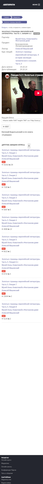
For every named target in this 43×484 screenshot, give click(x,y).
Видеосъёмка (6, 483)
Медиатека (16, 17)
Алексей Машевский (24, 49)
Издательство (6, 479)
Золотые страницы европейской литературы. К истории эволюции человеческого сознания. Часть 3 (27, 58)
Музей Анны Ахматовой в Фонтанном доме (26, 40)
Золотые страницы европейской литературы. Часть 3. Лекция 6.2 (15, 22)
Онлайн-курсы (6, 460)
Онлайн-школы (6, 467)
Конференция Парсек (8, 470)
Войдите (5, 27)
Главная (6, 17)
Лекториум (9, 4)
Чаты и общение (7, 473)
